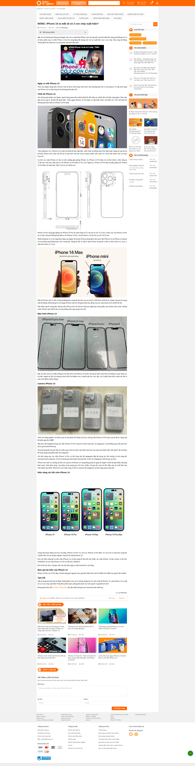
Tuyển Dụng (102, 730)
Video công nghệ (46, 18)
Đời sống (117, 18)
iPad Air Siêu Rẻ (65, 720)
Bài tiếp (121, 598)
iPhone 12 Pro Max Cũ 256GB (45, 720)
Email (86, 699)
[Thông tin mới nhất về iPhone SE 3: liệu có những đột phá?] (82, 616)
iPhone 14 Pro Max (115, 720)
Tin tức (70, 745)
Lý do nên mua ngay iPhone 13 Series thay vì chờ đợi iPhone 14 (112, 657)
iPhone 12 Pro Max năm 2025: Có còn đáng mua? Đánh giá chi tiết (135, 149)
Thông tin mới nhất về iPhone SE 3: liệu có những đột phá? (81, 627)
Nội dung (41, 684)
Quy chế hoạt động (74, 733)
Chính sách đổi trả (74, 730)
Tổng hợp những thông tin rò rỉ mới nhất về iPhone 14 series (111, 627)
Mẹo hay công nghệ (115, 14)
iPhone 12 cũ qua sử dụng (93, 718)
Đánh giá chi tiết (62, 14)
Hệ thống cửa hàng (44, 733)
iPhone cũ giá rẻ (41, 716)
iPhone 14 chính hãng (67, 716)
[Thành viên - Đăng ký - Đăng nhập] (157, 3)
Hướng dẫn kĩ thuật (136, 14)
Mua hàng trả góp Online (107, 736)
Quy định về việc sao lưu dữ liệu (109, 742)
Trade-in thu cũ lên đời (75, 748)
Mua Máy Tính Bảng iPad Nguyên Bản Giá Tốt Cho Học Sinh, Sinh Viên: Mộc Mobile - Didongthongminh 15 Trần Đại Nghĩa (150, 131)
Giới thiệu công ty (43, 730)
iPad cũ (88, 720)
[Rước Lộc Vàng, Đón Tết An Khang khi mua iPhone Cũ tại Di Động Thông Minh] (150, 141)
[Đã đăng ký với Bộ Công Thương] (44, 758)
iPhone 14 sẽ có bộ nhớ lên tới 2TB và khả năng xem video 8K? (51, 657)
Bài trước (112, 598)
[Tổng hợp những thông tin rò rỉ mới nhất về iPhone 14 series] (113, 616)
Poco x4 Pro (40, 714)
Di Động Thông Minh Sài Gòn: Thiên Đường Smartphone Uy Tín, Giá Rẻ (143, 113)
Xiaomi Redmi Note (140, 714)
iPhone (112, 718)
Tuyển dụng (83, 18)
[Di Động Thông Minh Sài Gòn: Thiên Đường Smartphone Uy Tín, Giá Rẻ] (143, 104)
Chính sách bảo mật (44, 736)
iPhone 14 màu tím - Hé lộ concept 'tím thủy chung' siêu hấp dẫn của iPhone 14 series (82, 658)
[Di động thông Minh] (45, 3)
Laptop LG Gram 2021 (92, 714)
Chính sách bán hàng (101, 18)
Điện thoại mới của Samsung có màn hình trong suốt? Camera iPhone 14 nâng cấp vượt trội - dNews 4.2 (51, 628)
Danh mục (64, 3)
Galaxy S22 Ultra (66, 718)
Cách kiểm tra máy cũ (66, 18)
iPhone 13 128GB (91, 716)
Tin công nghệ (45, 14)
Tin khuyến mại (97, 14)
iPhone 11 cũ (40, 718)
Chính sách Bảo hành (75, 736)
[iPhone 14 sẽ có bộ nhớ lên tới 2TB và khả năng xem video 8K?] (52, 645)
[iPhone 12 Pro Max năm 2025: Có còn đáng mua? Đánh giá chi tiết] (135, 141)
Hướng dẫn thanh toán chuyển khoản (111, 745)
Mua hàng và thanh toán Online (109, 733)
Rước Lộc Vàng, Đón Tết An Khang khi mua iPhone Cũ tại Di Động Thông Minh (150, 149)
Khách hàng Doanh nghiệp (76, 742)
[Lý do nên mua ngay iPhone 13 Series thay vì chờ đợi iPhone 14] (113, 645)
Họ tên (40, 699)
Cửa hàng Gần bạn (143, 3)
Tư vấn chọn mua (80, 14)
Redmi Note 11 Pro (66, 714)
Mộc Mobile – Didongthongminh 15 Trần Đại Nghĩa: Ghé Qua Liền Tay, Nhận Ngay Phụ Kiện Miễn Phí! (135, 131)
